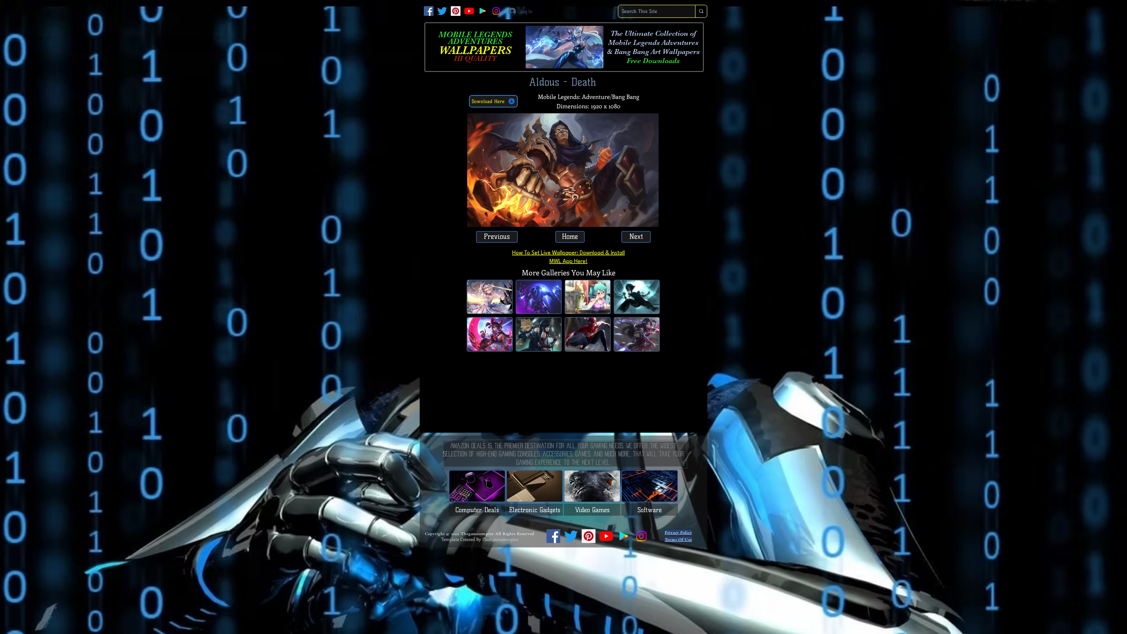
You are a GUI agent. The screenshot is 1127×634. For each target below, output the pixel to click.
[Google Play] (482, 11)
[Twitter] (442, 11)
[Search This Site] (701, 11)
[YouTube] (469, 11)
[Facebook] (428, 11)
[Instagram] (496, 11)
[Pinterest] (455, 11)
